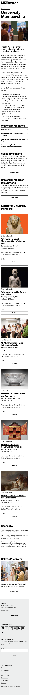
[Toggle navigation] (27, 3)
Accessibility (4, 680)
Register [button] (14, 262)
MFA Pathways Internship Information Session (12, 344)
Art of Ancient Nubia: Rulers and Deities (13, 293)
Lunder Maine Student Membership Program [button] (13, 140)
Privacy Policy (5, 675)
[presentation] (14, 224)
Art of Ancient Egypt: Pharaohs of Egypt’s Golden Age (13, 241)
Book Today (14, 198)
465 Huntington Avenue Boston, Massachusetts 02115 (8, 606)
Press (2, 668)
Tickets (3, 84)
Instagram (2, 628)
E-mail (2, 648)
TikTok (11, 628)
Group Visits (16, 110)
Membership (5, 9)
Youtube (23, 628)
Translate (3, 683)
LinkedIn (19, 628)
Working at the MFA (6, 665)
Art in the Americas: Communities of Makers (11, 445)
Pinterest (2, 632)
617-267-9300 (5, 611)
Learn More (18, 173)
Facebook (6, 628)
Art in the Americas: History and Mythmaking (13, 496)
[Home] (10, 3)
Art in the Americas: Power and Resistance (13, 394)
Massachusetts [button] (6, 129)
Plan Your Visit (14, 615)
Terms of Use (4, 678)
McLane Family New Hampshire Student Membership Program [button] (11, 146)
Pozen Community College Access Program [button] (12, 134)
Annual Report (5, 670)
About (3, 663)
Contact (3, 673)
